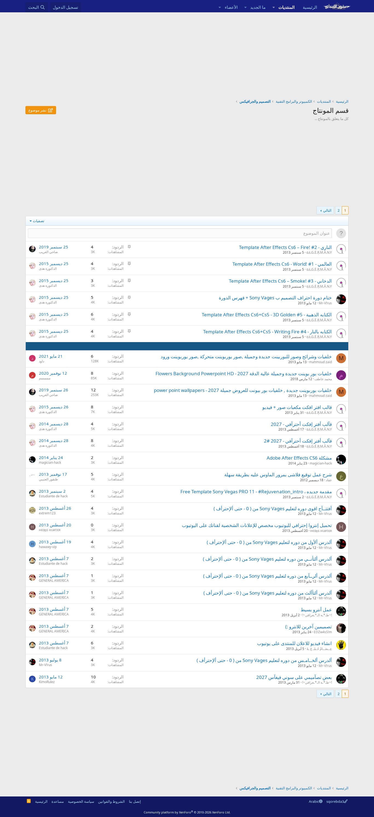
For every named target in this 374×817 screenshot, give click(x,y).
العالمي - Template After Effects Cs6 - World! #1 (282, 264)
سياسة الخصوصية (81, 801)
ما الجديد (258, 7)
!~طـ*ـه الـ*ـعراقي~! (317, 615)
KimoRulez (47, 682)
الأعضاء (231, 7)
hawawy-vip (48, 546)
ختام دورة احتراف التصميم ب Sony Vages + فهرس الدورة (275, 297)
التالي (327, 210)
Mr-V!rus (325, 303)
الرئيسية (310, 7)
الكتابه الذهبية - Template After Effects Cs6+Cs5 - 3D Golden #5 (267, 314)
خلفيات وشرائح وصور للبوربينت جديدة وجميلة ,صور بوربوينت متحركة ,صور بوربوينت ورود (246, 356)
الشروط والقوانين (111, 801)
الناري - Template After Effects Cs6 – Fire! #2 (285, 247)
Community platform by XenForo (187, 812)
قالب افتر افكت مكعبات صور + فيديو (297, 407)
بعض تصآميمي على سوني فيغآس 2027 (294, 677)
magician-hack (321, 463)
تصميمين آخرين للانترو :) (308, 626)
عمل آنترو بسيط (316, 609)
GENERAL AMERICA (54, 580)
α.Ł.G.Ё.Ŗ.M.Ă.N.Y (319, 252)
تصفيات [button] (38, 220)
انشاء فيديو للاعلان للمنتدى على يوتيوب (294, 643)
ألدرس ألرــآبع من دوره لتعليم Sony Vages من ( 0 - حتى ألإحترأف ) (267, 576)
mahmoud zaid (320, 362)
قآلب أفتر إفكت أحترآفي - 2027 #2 (298, 441)
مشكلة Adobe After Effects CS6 (299, 458)
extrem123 (47, 513)
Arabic (314, 801)
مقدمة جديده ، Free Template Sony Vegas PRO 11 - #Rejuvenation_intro (256, 491)
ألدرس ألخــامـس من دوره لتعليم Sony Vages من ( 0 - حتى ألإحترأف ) (264, 660)
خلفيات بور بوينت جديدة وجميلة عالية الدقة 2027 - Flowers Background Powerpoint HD (244, 373)
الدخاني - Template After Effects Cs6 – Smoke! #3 (280, 281)
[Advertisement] (187, 53)
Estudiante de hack (53, 496)
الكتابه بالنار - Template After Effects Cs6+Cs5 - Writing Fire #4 (267, 331)
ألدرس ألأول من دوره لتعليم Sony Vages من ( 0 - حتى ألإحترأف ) (269, 542)
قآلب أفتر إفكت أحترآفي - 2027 (301, 424)
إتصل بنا (135, 801)
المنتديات (286, 7)
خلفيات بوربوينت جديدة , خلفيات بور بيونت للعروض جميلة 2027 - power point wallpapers (243, 390)
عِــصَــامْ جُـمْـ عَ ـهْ (319, 648)
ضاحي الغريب (48, 252)
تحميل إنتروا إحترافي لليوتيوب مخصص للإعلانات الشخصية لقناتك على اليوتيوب (257, 525)
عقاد (329, 480)
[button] (273, 7)
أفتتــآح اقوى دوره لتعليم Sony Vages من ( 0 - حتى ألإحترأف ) (273, 508)
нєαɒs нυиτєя (321, 530)
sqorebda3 (335, 801)
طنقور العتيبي (48, 479)
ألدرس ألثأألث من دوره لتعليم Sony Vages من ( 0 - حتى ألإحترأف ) (267, 593)
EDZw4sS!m (323, 632)
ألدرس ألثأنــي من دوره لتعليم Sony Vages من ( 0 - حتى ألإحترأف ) (267, 559)
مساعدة (57, 801)
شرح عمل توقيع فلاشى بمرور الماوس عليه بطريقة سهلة (278, 474)
